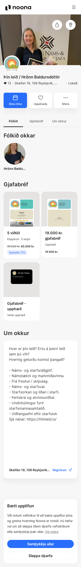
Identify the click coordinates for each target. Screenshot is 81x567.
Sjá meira (51, 532)
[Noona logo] (18, 7)
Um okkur (59, 121)
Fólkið (13, 121)
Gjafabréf (36, 121)
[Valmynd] (73, 7)
